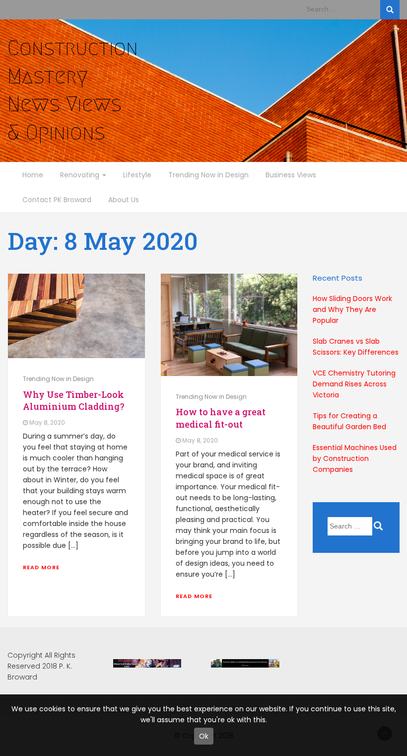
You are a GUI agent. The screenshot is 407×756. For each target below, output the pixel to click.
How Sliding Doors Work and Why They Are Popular (352, 309)
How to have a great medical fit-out (221, 418)
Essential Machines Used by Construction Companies (355, 458)
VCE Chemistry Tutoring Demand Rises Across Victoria (354, 384)
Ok (203, 736)
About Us (123, 200)
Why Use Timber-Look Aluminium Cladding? (74, 400)
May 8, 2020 (47, 423)
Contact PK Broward (56, 200)
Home (32, 175)
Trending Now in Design (208, 175)
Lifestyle (137, 175)
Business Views (291, 175)
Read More (41, 567)
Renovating (80, 175)
